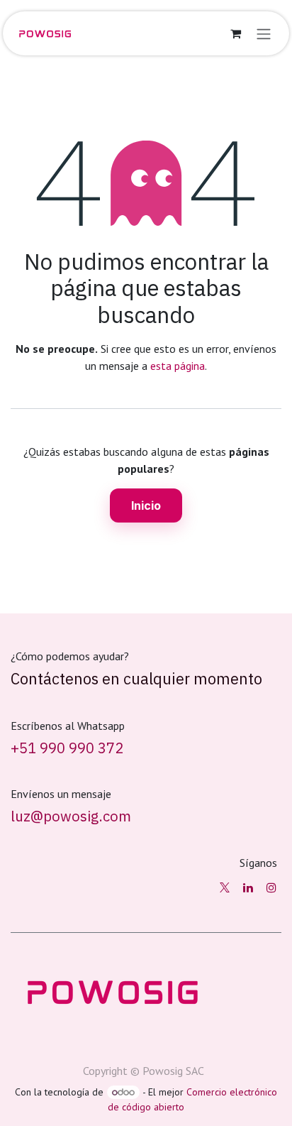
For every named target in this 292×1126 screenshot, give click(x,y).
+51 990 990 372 (67, 748)
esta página (177, 366)
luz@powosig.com (71, 816)
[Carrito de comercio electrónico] (235, 33)
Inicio (146, 505)
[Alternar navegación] (263, 33)
